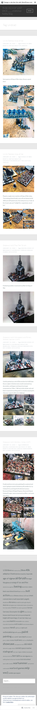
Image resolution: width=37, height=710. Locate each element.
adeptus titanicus (10, 574)
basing (24, 248)
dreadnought (23, 602)
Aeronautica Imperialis (25, 574)
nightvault (24, 628)
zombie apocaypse (10, 252)
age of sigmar (9, 578)
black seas (6, 591)
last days (25, 618)
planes (13, 637)
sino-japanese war (19, 644)
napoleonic (6, 628)
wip (4, 348)
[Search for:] (19, 681)
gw (19, 447)
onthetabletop (15, 45)
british (11, 595)
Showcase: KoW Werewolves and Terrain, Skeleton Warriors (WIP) (17, 338)
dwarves (5, 605)
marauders (19, 621)
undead (25, 45)
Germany (6, 612)
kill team (10, 618)
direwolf (17, 602)
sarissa (24, 640)
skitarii (13, 648)
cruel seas (16, 599)
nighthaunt (18, 627)
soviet (18, 648)
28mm (23, 570)
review (12, 640)
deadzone (6, 602)
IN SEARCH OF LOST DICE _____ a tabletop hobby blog (12, 11)
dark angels (24, 599)
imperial (22, 615)
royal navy (18, 640)
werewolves (28, 346)
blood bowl (14, 591)
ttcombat (18, 659)
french (14, 608)
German (29, 608)
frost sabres (19, 607)
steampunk (29, 652)
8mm (10, 570)
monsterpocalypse (28, 624)
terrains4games (25, 656)
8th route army (16, 570)
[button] (13, 95)
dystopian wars (13, 605)
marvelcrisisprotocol (8, 624)
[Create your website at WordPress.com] (18, 2)
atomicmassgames (8, 587)
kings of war (27, 43)
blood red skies (21, 591)
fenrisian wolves (7, 607)
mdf (16, 624)
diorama (12, 602)
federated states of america (25, 605)
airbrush (25, 444)
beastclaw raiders (27, 587)
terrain (23, 250)
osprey (19, 632)
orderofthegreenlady (12, 160)
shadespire (30, 640)
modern (20, 624)
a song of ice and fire (19, 582)
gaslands (24, 607)
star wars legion (17, 652)
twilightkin (26, 160)
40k (28, 570)
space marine (26, 648)
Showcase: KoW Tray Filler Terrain (14, 245)
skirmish (28, 644)
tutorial (22, 659)
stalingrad (8, 651)
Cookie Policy (9, 702)
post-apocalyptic (20, 637)
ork (16, 632)
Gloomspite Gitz (14, 612)
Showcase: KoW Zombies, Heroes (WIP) (16, 442)
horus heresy (28, 612)
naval (12, 627)
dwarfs (29, 602)
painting (7, 636)
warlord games (17, 668)
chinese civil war (23, 595)
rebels (8, 640)
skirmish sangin (7, 648)
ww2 (5, 672)
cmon (31, 595)
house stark (7, 615)
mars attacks (25, 621)
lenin (8, 621)
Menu (30, 10)
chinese (15, 595)
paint (25, 631)
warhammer (27, 448)
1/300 (5, 570)
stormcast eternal (7, 656)
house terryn (15, 615)
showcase (16, 250)
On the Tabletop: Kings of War (13, 41)
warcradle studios (8, 663)
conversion (13, 447)
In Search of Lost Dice (12, 687)
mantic (5, 45)
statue (24, 652)
